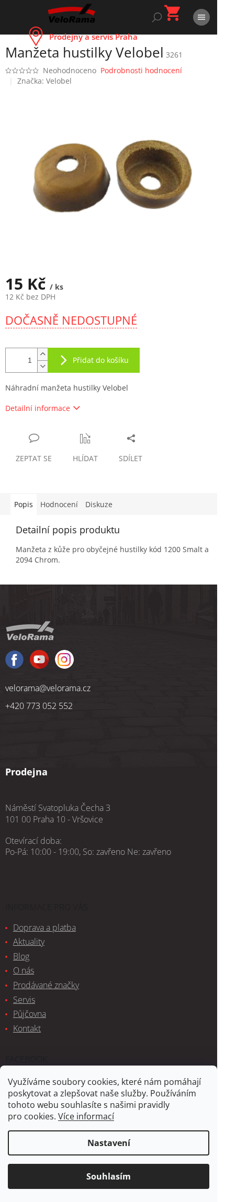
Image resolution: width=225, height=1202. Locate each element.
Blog (21, 956)
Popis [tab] (23, 504)
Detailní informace (37, 408)
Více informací (86, 1116)
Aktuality (28, 941)
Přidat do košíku (101, 360)
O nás (23, 970)
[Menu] (201, 17)
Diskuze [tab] (99, 504)
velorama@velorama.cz (48, 688)
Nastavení (108, 1143)
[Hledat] (157, 17)
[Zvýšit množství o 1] (42, 354)
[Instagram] (39, 664)
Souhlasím (108, 1176)
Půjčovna (29, 1014)
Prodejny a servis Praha (93, 36)
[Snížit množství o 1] (42, 366)
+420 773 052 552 (39, 706)
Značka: (44, 81)
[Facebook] (14, 664)
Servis (24, 999)
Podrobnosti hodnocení (141, 70)
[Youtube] (64, 664)
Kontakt (27, 1028)
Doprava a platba (44, 927)
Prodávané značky (46, 985)
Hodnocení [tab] (59, 504)
